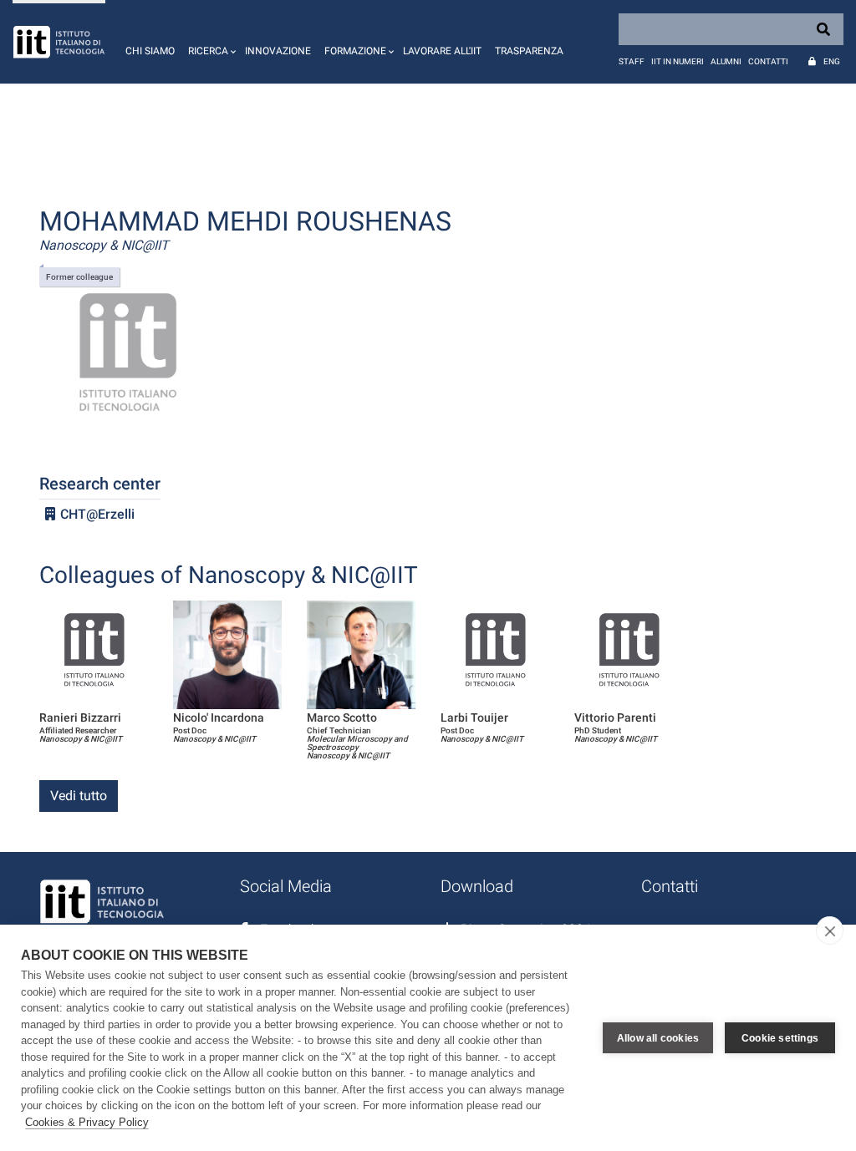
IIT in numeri (677, 61)
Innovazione (278, 51)
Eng (831, 61)
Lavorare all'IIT (442, 51)
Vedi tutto (78, 796)
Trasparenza (529, 51)
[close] (829, 930)
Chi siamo (150, 51)
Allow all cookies (658, 1038)
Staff (632, 61)
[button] (209, 42)
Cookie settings (779, 1038)
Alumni (726, 61)
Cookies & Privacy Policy (87, 1122)
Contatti (768, 61)
